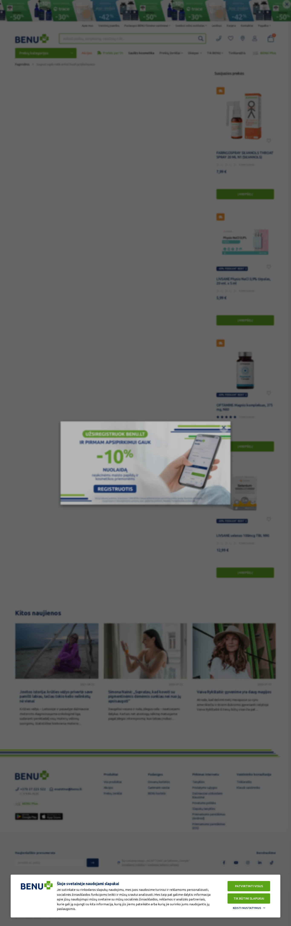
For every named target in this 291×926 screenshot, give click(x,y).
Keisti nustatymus (247, 907)
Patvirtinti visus (249, 886)
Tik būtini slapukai (248, 898)
